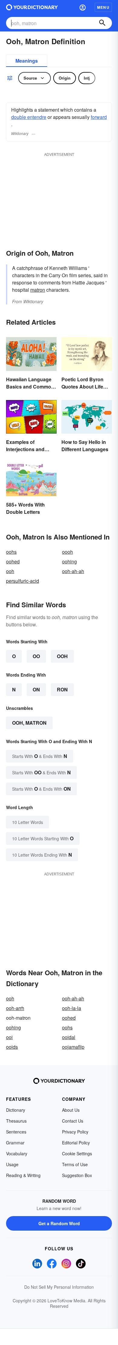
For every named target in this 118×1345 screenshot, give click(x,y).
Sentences (16, 1132)
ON (36, 689)
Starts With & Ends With (39, 756)
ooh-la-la (71, 1008)
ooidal (68, 1037)
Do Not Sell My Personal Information (59, 1287)
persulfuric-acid (22, 580)
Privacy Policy (75, 1132)
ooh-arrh (15, 1008)
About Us (71, 1110)
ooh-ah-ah (73, 571)
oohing (69, 561)
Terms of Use (75, 1164)
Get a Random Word (59, 1223)
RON (62, 689)
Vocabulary (16, 1153)
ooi (9, 1037)
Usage (12, 1164)
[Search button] (102, 23)
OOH (62, 656)
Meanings (26, 60)
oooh (67, 551)
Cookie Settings (77, 1153)
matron (37, 289)
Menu (103, 7)
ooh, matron (29, 722)
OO (36, 656)
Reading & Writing (23, 1175)
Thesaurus (16, 1121)
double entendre (28, 116)
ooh (10, 571)
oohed (13, 561)
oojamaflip (73, 1046)
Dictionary (15, 1110)
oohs (11, 551)
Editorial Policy (76, 1143)
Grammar (15, 1143)
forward (99, 116)
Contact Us (72, 1121)
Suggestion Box (77, 1175)
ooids (12, 1046)
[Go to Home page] (32, 7)
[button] (82, 7)
